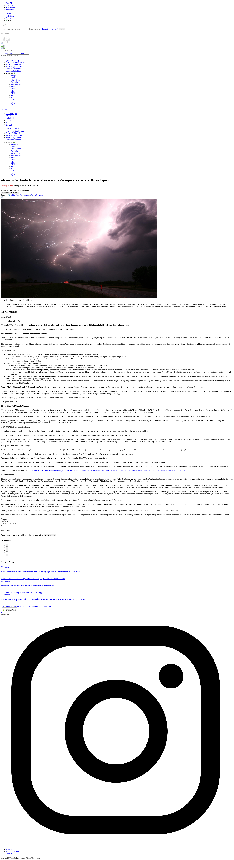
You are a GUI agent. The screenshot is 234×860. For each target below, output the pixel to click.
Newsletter (10, 10)
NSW (13, 89)
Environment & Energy (15, 62)
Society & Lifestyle (13, 64)
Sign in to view (50, 535)
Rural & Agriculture (13, 69)
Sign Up (16, 53)
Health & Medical (13, 60)
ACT (13, 104)
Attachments (24, 195)
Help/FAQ (10, 16)
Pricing (8, 18)
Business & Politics (13, 71)
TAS (12, 100)
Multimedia (14, 195)
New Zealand (16, 84)
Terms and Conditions (14, 851)
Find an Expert (6, 53)
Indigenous (15, 76)
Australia (14, 82)
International (15, 153)
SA (12, 95)
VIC (12, 91)
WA (12, 97)
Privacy (9, 849)
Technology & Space (14, 67)
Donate (22, 53)
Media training (11, 7)
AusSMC (9, 3)
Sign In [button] (10, 21)
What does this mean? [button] (10, 193)
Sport (13, 78)
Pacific (13, 87)
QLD (13, 93)
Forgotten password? (50, 29)
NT (12, 102)
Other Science (16, 80)
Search (3, 51)
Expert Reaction (37, 195)
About (8, 14)
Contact (9, 854)
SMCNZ (9, 5)
